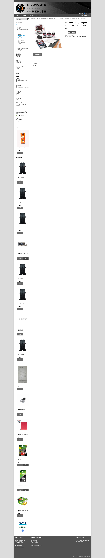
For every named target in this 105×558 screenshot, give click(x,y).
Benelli (19, 44)
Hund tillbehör (18, 55)
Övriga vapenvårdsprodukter (23, 48)
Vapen (17, 24)
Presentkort (18, 67)
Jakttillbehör (18, 60)
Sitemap (17, 73)
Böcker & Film (18, 62)
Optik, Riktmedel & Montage (21, 57)
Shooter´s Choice (21, 50)
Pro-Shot (19, 34)
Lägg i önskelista (37, 54)
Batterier (17, 68)
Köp (26, 258)
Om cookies (18, 98)
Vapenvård (20, 36)
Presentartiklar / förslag (20, 70)
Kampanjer (18, 72)
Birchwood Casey (21, 35)
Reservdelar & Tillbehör (21, 31)
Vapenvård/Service (20, 33)
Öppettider (18, 92)
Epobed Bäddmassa (21, 42)
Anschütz (19, 43)
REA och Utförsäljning (20, 66)
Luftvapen (18, 28)
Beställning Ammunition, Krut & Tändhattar (21, 81)
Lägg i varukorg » (71, 32)
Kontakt (39, 15)
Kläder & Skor (18, 56)
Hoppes (19, 46)
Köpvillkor (31, 15)
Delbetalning (18, 85)
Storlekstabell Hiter (19, 88)
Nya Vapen (19, 27)
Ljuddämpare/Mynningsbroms (22, 29)
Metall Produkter (21, 38)
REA (17, 86)
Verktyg (19, 41)
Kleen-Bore (20, 49)
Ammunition (18, 53)
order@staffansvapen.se (20, 121)
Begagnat (18, 30)
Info (20, 182)
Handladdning (18, 54)
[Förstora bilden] (47, 36)
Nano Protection (21, 40)
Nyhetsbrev (18, 94)
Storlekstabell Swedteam (20, 90)
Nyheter (17, 93)
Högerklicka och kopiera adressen (39, 66)
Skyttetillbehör (18, 59)
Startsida (18, 15)
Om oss (24, 15)
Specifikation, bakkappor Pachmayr (22, 87)
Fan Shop (18, 63)
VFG (18, 47)
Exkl (89, 13)
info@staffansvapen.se (20, 107)
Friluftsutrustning (19, 61)
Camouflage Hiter (19, 84)
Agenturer (18, 79)
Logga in (17, 99)
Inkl (86, 13)
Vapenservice (18, 91)
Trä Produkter (21, 37)
